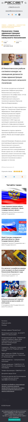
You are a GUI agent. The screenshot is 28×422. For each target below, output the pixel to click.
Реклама (4, 325)
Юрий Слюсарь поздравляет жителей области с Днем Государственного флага (12, 239)
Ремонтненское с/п (8, 167)
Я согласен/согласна (14, 419)
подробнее (10, 412)
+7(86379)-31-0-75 (14, 7)
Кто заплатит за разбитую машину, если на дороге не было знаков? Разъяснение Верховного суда (14, 270)
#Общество (7, 61)
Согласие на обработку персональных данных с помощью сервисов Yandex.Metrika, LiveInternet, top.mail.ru (13, 386)
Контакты (4, 321)
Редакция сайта (6, 323)
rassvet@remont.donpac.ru (14, 11)
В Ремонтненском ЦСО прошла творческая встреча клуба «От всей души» (12, 301)
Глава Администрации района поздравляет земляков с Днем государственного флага (12, 208)
